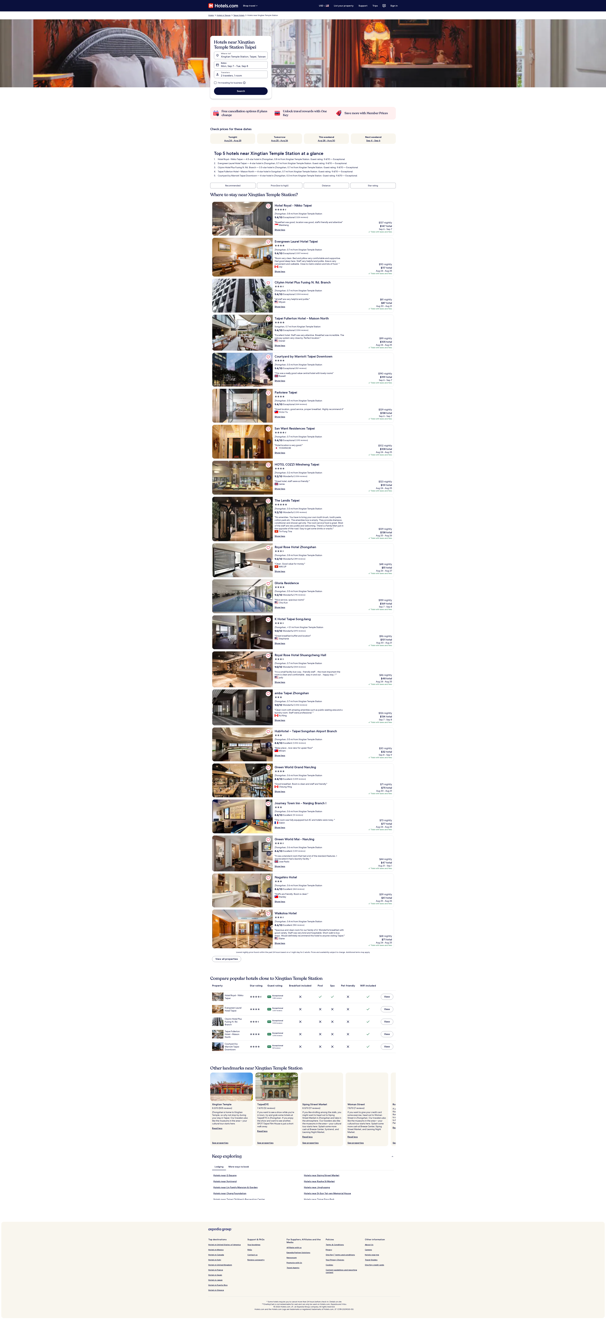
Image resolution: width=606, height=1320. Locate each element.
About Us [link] (369, 1244)
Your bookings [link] (253, 1244)
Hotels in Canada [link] (216, 1255)
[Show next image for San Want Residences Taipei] (268, 441)
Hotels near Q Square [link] (225, 1175)
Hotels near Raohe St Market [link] (319, 1181)
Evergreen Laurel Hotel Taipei (232, 163)
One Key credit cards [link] (374, 1265)
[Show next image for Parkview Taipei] (268, 405)
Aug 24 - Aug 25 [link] (232, 140)
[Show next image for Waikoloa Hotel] (268, 929)
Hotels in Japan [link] (215, 1280)
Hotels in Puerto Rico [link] (218, 1285)
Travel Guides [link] (371, 1260)
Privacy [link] (329, 1249)
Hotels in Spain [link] (215, 1275)
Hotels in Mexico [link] (216, 1249)
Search (241, 91)
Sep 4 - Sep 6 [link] (373, 140)
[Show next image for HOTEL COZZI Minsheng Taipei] (268, 477)
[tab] (219, 1166)
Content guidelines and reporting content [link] (341, 1271)
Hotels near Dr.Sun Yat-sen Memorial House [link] (327, 1193)
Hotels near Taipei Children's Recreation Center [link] (239, 1199)
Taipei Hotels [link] (238, 15)
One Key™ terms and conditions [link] (340, 1255)
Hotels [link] (211, 15)
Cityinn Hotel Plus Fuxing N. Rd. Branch (237, 167)
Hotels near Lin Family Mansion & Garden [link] (235, 1187)
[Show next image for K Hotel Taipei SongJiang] (268, 632)
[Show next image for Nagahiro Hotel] (268, 890)
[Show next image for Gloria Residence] (268, 596)
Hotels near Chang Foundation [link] (229, 1193)
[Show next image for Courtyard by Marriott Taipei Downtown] (268, 369)
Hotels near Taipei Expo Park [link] (319, 1199)
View (387, 996)
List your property (344, 5)
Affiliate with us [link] (294, 1247)
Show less (280, 229)
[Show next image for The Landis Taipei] (268, 519)
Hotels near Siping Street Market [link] (321, 1175)
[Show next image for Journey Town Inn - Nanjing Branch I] (268, 816)
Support (363, 5)
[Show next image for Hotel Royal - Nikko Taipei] (268, 218)
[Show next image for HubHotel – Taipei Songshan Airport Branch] (268, 744)
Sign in (394, 5)
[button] (303, 1156)
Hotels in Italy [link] (214, 1260)
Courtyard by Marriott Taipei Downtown (237, 175)
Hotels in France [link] (215, 1270)
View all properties (226, 958)
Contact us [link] (252, 1255)
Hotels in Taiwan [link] (224, 15)
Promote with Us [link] (294, 1262)
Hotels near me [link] (372, 1255)
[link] (268, 206)
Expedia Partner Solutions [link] (298, 1252)
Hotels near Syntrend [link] (225, 1181)
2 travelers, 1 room (231, 75)
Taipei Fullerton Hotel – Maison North (236, 171)
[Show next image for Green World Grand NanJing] (268, 780)
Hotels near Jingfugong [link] (317, 1187)
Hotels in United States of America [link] (224, 1244)
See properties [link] (220, 1142)
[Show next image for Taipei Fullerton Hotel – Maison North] (268, 332)
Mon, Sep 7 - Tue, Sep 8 (234, 66)
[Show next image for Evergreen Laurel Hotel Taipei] (268, 257)
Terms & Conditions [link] (335, 1244)
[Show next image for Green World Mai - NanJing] (268, 853)
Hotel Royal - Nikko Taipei (230, 159)
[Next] (395, 1109)
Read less (217, 1128)
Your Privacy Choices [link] (335, 1260)
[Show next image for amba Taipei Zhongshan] (268, 707)
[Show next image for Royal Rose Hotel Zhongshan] (268, 560)
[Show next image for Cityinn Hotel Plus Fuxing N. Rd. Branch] (268, 295)
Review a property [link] (255, 1260)
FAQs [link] (249, 1249)
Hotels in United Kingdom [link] (220, 1265)
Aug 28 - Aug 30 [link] (326, 140)
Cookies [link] (329, 1265)
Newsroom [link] (292, 1257)
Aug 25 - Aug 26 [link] (279, 140)
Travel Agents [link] (293, 1267)
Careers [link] (368, 1249)
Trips (375, 5)
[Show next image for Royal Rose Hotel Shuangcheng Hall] (268, 669)
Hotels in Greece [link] (216, 1290)
